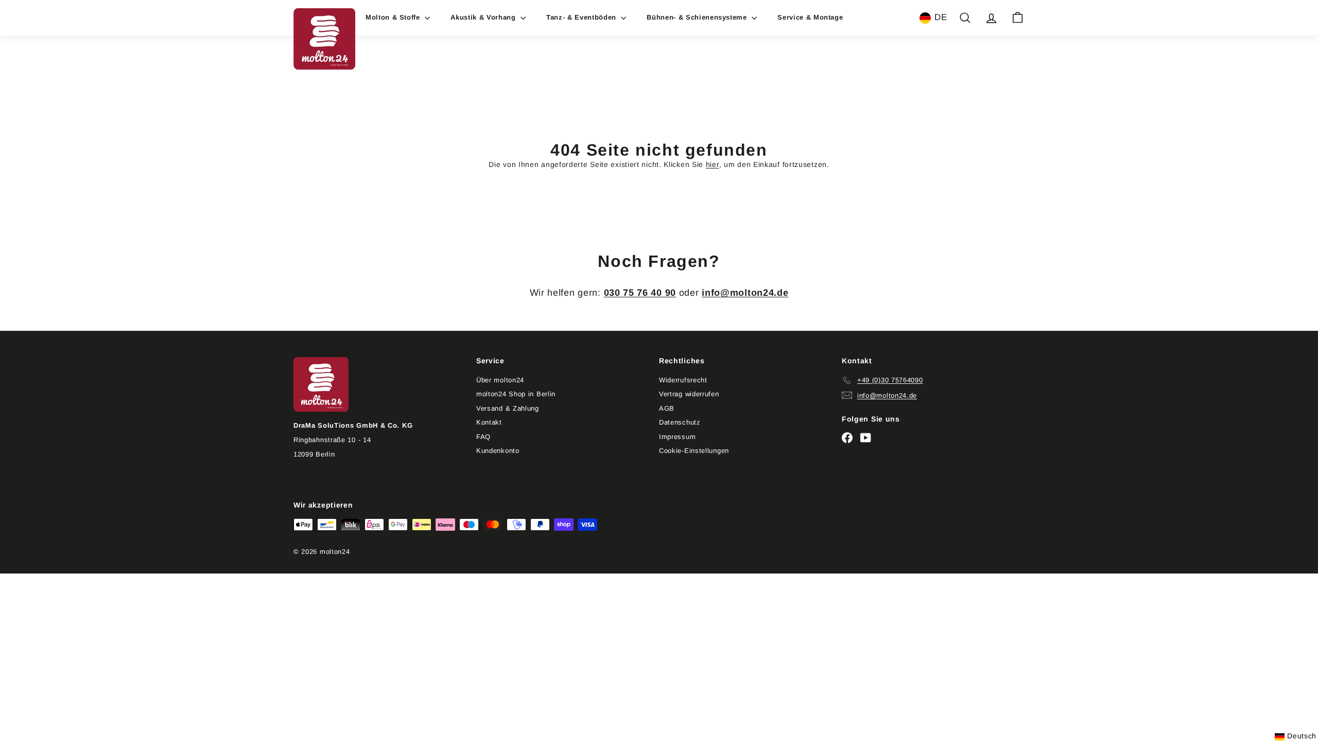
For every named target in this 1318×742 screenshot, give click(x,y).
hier (712, 164)
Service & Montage (810, 17)
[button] (933, 18)
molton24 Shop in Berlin (516, 394)
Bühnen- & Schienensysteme (698, 17)
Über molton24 (500, 380)
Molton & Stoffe (394, 17)
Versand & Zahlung (507, 408)
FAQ (483, 437)
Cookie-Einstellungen (694, 450)
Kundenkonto (497, 450)
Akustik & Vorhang (484, 17)
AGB (666, 408)
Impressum (677, 437)
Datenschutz (680, 422)
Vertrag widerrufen (689, 394)
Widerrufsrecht (683, 380)
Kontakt (489, 422)
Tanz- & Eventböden (582, 17)
